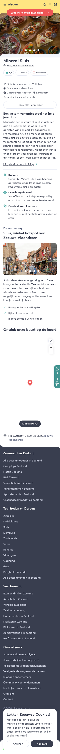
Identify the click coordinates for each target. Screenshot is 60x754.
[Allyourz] (13, 4)
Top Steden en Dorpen (19, 508)
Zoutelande (10, 538)
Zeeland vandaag (14, 610)
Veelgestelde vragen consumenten (24, 665)
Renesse (8, 549)
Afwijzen (18, 743)
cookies (16, 719)
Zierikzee (8, 515)
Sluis (6, 527)
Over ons (8, 693)
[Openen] (50, 341)
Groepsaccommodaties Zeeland (23, 499)
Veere (6, 544)
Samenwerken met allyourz (19, 654)
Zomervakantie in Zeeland (19, 632)
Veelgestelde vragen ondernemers (24, 671)
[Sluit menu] (4, 4)
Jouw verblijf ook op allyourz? (21, 660)
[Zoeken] (44, 4)
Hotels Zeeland (12, 471)
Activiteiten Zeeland (15, 599)
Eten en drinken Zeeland (18, 593)
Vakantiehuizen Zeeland (18, 483)
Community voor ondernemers (21, 682)
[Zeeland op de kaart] (55, 4)
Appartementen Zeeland (18, 494)
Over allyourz (12, 647)
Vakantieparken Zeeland (18, 488)
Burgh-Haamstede (14, 572)
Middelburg (10, 521)
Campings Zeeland (15, 466)
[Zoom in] (51, 347)
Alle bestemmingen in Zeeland (22, 577)
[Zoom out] (51, 352)
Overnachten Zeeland (18, 453)
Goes (6, 566)
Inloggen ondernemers (17, 677)
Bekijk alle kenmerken (30, 105)
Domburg (9, 532)
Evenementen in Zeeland (18, 616)
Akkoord (42, 743)
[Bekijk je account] (50, 4)
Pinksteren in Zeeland (16, 627)
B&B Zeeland (11, 477)
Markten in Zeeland (15, 621)
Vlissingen (9, 555)
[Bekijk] (21, 50)
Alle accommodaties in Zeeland (22, 460)
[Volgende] (54, 35)
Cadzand (9, 560)
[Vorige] (6, 35)
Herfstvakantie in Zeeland (19, 638)
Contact (8, 699)
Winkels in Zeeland (14, 604)
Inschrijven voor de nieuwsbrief (22, 688)
